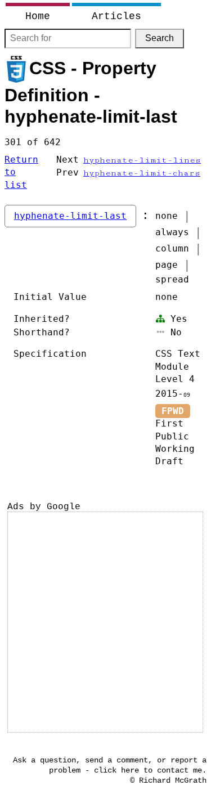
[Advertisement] (105, 622)
